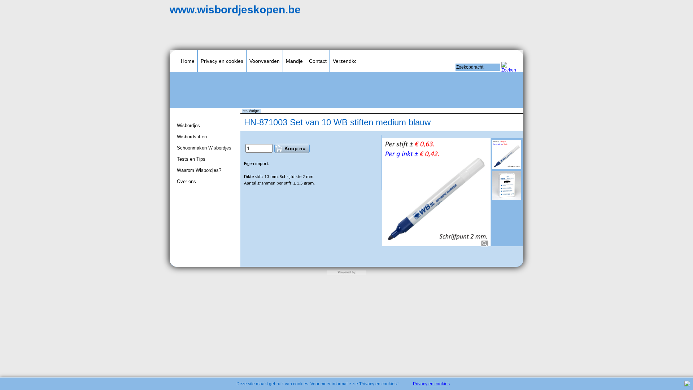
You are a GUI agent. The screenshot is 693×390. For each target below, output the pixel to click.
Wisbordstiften (192, 136)
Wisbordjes (188, 125)
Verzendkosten (350, 61)
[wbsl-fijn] (506, 185)
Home (188, 61)
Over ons (186, 181)
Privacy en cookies (222, 61)
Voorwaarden (264, 61)
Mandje (294, 61)
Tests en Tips (191, 159)
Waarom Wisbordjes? (199, 170)
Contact (318, 61)
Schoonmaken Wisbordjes (204, 148)
